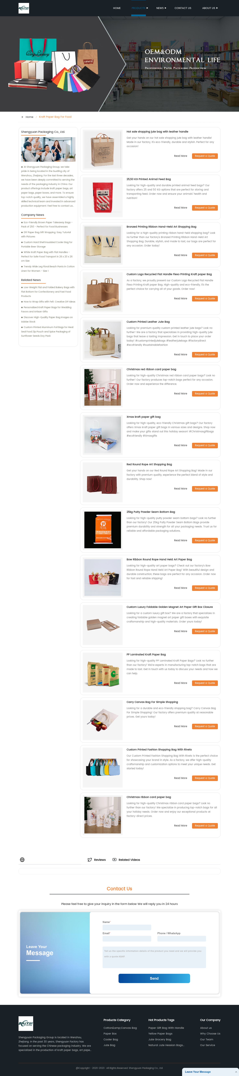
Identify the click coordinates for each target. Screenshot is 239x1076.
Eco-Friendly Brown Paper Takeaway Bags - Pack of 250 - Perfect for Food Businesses (47, 225)
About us (208, 8)
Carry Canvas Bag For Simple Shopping (152, 702)
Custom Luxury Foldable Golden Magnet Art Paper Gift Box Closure (170, 607)
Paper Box (110, 1034)
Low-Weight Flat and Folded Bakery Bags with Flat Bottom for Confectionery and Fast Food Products (48, 292)
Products (138, 8)
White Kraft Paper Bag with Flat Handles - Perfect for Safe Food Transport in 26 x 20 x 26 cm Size (47, 256)
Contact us (183, 8)
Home (117, 8)
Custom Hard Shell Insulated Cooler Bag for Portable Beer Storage (46, 244)
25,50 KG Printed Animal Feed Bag (149, 179)
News (160, 8)
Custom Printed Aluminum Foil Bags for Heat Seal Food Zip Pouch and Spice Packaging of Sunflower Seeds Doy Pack (47, 331)
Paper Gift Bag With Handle (166, 1028)
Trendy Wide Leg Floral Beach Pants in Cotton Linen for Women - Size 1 (48, 269)
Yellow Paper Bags (160, 1034)
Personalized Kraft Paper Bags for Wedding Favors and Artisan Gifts (46, 310)
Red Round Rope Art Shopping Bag (149, 464)
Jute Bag (109, 1045)
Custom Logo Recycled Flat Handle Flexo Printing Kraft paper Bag (169, 274)
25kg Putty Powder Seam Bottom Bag (151, 512)
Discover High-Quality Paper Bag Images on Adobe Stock (47, 319)
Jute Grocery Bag (159, 1039)
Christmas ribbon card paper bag (149, 797)
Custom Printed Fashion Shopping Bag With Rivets (159, 750)
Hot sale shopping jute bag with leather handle (157, 132)
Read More (180, 156)
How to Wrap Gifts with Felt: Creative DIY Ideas (49, 302)
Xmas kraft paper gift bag (144, 417)
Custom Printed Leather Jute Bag (148, 322)
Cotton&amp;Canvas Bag (120, 1028)
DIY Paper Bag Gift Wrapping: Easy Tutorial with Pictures (46, 235)
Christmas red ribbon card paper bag (151, 369)
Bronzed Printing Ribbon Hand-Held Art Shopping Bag (161, 227)
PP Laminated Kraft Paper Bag (146, 654)
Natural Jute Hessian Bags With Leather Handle (165, 1045)
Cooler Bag (111, 1039)
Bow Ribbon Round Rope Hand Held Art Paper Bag (159, 559)
